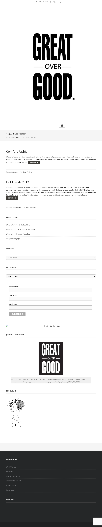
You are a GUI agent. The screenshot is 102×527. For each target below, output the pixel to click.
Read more (34, 162)
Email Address (14, 286)
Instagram (55, 5)
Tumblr (51, 5)
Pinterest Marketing (13, 476)
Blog (24, 172)
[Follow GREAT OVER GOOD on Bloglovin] (51, 412)
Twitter (47, 5)
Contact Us (10, 490)
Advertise (9, 472)
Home (18, 137)
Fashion (29, 172)
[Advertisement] (51, 510)
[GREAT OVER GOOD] (51, 65)
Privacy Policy (11, 485)
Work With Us (11, 467)
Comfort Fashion (17, 151)
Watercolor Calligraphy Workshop (18, 234)
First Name (13, 295)
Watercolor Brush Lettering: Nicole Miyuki (20, 229)
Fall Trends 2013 (17, 182)
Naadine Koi (17, 207)
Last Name (13, 304)
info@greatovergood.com (59, 2)
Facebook (44, 5)
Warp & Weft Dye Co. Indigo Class (18, 225)
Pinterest (58, 5)
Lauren (15, 172)
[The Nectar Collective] (51, 326)
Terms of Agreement (13, 481)
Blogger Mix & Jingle (13, 239)
